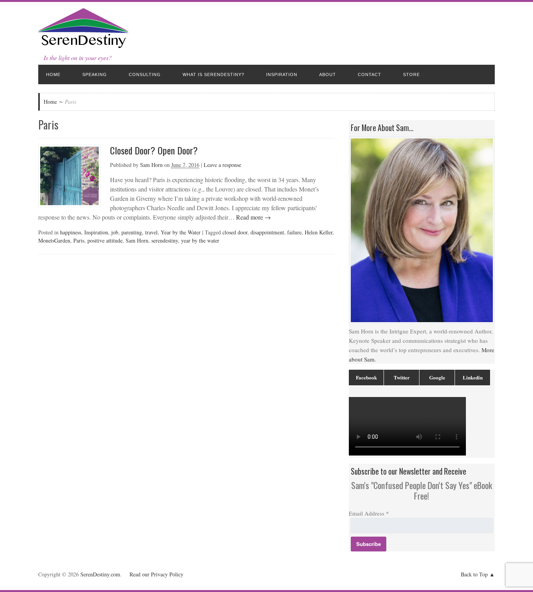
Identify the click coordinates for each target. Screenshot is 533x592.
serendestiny (164, 240)
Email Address (369, 513)
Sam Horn (151, 164)
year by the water (200, 240)
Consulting (145, 74)
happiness (70, 232)
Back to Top (474, 574)
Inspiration (281, 74)
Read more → (253, 217)
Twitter (402, 377)
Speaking (94, 74)
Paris (78, 240)
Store (411, 74)
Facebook (366, 377)
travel (151, 232)
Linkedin (473, 377)
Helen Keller (318, 232)
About (327, 74)
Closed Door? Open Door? (154, 150)
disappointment (267, 232)
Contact (369, 74)
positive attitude (105, 240)
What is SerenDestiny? (213, 74)
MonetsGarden (54, 240)
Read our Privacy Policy (156, 574)
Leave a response (222, 164)
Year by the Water (181, 232)
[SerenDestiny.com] (83, 46)
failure (294, 232)
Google (437, 377)
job (114, 232)
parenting (131, 232)
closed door (234, 232)
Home (53, 74)
